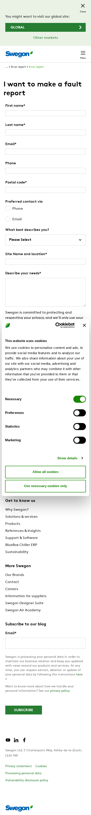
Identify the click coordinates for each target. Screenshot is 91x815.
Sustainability (16, 552)
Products (12, 524)
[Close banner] (84, 325)
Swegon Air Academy (23, 610)
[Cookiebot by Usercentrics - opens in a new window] (56, 325)
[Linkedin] (16, 742)
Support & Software (21, 538)
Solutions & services (21, 517)
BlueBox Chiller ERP (21, 545)
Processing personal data (23, 773)
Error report (18, 67)
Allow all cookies (45, 472)
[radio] (45, 208)
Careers (11, 589)
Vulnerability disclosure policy (26, 780)
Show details (67, 458)
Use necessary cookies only (45, 486)
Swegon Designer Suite (24, 603)
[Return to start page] (19, 54)
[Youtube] (8, 742)
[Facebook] (24, 742)
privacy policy (59, 691)
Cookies (41, 766)
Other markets (45, 38)
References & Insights (23, 531)
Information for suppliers (25, 596)
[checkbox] (45, 214)
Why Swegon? (16, 510)
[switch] (79, 412)
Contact (12, 582)
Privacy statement (18, 766)
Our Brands (14, 575)
